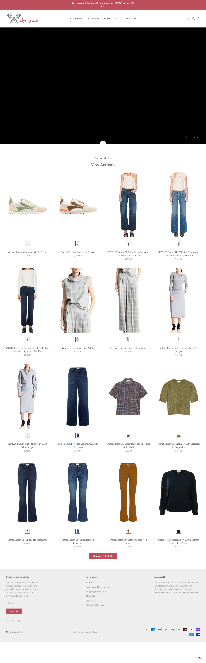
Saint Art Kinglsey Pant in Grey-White (128, 369)
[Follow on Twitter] (13, 642)
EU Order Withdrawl (96, 626)
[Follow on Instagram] (19, 642)
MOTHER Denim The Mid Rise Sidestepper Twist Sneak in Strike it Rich (179, 275)
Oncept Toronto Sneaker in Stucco (78, 273)
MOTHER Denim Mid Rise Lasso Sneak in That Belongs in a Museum (128, 275)
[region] (103, 96)
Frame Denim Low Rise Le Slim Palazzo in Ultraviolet (77, 467)
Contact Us (91, 622)
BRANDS (107, 18)
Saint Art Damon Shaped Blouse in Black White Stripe (27, 467)
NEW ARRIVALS (76, 18)
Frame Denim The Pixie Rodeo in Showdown (78, 563)
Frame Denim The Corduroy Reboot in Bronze (128, 563)
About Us (90, 617)
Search (89, 604)
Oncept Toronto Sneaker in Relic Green (27, 273)
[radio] (27, 264)
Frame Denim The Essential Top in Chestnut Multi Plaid (128, 467)
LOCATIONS (130, 18)
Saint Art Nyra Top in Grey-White (78, 369)
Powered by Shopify (91, 653)
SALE (118, 18)
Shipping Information (96, 613)
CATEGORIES (93, 18)
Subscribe (13, 633)
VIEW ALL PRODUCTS (103, 577)
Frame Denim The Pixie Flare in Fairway (27, 561)
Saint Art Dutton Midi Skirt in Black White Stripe (179, 371)
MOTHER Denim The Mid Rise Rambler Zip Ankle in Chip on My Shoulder (27, 371)
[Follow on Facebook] (7, 642)
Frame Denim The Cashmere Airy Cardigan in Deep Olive (179, 467)
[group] (103, 96)
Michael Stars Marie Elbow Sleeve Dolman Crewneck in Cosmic (178, 563)
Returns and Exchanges (97, 608)
